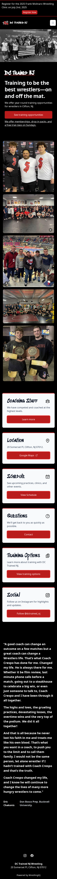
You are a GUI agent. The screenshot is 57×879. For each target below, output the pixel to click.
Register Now (29, 12)
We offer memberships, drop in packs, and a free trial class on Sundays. (28, 123)
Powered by (28, 875)
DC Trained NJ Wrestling (28, 863)
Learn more (28, 419)
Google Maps (26, 455)
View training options (28, 574)
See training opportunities (28, 114)
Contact (28, 534)
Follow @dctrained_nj (28, 613)
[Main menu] (53, 23)
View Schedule (29, 495)
